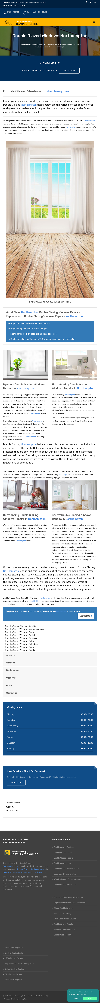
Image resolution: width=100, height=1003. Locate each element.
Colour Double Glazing (14, 969)
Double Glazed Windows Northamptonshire (25, 629)
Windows (10, 662)
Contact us (11, 692)
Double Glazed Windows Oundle (20, 649)
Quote (9, 685)
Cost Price (11, 677)
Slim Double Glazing (13, 974)
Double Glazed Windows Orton (19, 646)
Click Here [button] (84, 994)
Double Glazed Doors (63, 852)
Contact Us (85, 615)
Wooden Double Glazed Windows (68, 879)
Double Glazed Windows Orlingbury (21, 643)
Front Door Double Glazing (65, 918)
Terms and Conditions (11, 999)
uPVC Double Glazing (14, 958)
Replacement (12, 670)
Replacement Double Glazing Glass (19, 963)
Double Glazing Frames (63, 934)
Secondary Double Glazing (65, 874)
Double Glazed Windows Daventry (21, 637)
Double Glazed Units (62, 863)
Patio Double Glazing (62, 913)
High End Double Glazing (64, 929)
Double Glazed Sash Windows (66, 868)
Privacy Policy (24, 999)
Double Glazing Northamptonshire (21, 626)
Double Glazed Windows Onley (19, 640)
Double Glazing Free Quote (65, 884)
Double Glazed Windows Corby (19, 632)
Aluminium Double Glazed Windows (68, 897)
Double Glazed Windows (64, 847)
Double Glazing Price (13, 979)
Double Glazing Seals (14, 947)
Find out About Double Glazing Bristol (50, 302)
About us (10, 655)
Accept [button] (90, 998)
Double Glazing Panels (63, 924)
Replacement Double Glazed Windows (70, 902)
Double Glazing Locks (14, 953)
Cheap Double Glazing (63, 908)
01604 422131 (13, 12)
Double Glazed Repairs (63, 857)
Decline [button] (76, 998)
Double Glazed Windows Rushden (21, 635)
